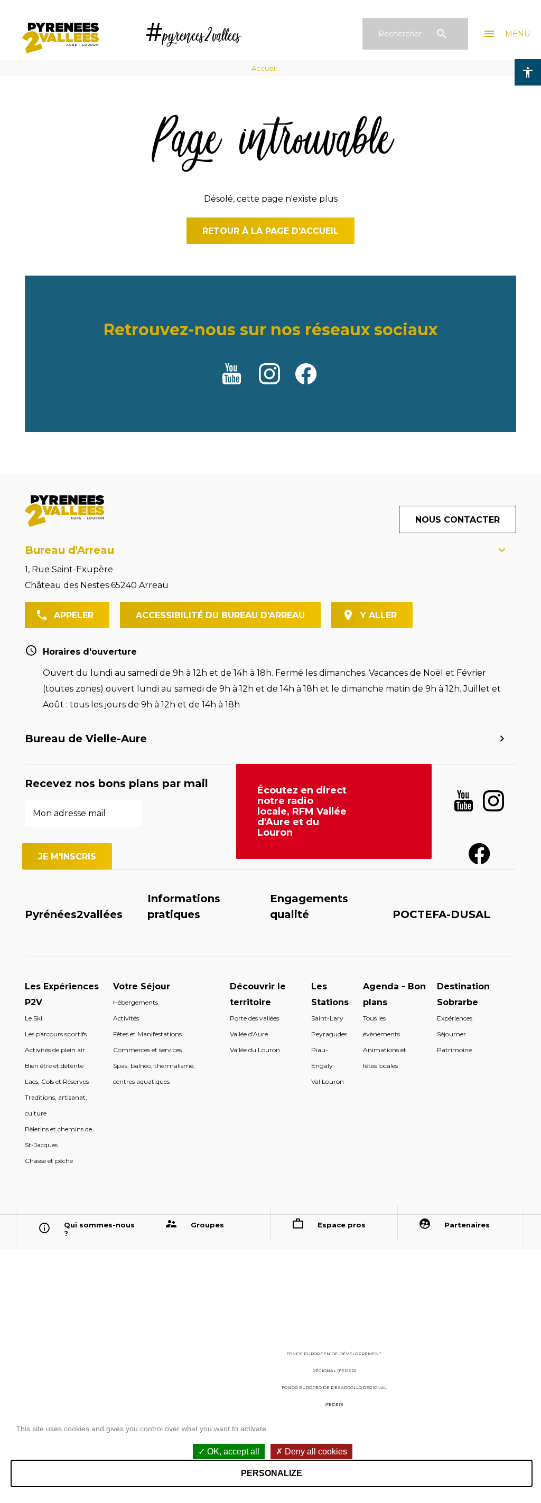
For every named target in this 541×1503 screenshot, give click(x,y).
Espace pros (342, 1225)
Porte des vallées (254, 1018)
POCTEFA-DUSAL (441, 914)
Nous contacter (457, 520)
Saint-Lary (327, 1018)
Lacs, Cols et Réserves (57, 1081)
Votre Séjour (141, 986)
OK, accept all (232, 1451)
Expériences (454, 1018)
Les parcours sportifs (56, 1034)
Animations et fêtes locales (384, 1058)
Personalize (271, 1473)
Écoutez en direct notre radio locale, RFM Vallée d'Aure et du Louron (302, 811)
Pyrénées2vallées (74, 914)
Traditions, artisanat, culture (56, 1105)
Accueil (264, 68)
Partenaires (467, 1225)
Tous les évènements (381, 1026)
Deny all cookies (315, 1451)
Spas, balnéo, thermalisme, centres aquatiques (154, 1073)
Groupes (207, 1225)
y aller (378, 615)
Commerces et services (147, 1050)
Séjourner (451, 1034)
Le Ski (33, 1018)
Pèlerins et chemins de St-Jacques (58, 1137)
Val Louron (327, 1081)
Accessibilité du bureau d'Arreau (220, 615)
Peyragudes (329, 1034)
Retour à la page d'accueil (270, 231)
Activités (126, 1018)
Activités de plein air (55, 1050)
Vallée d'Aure (249, 1034)
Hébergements (135, 1002)
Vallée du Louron (255, 1050)
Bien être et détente (54, 1066)
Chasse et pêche (49, 1161)
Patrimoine (454, 1050)
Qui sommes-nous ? (99, 1229)
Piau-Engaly (322, 1058)
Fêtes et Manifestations (147, 1034)
